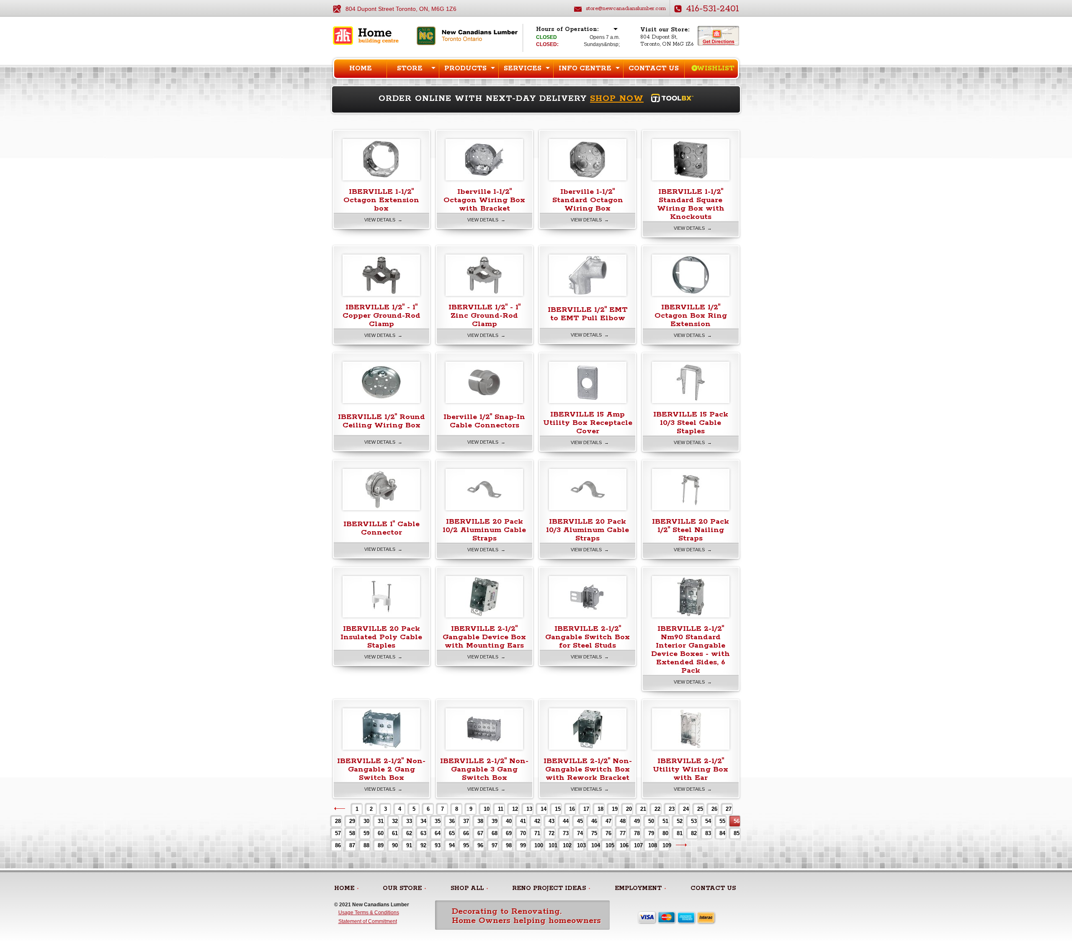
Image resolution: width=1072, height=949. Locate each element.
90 (395, 845)
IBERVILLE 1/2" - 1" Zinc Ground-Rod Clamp (484, 315)
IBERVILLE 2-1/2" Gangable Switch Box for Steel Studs (587, 637)
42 (537, 821)
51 (665, 821)
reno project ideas (549, 888)
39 (494, 821)
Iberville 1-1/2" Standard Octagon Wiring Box (587, 200)
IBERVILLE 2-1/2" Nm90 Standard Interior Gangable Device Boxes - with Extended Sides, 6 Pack (690, 650)
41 (523, 821)
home (344, 888)
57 (338, 833)
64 (438, 833)
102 (566, 845)
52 (680, 821)
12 (515, 809)
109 (665, 845)
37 (466, 821)
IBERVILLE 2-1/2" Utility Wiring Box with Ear (690, 769)
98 (509, 845)
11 (500, 809)
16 (572, 809)
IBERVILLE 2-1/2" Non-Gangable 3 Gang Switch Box (484, 769)
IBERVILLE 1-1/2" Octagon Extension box (381, 200)
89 (381, 845)
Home (360, 68)
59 (366, 833)
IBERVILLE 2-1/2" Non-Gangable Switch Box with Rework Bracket (588, 769)
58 (352, 833)
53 (694, 821)
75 (594, 833)
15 (558, 809)
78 (637, 833)
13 (529, 809)
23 (672, 809)
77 (623, 833)
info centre (585, 68)
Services (522, 68)
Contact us (654, 68)
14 (543, 809)
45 (580, 821)
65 (452, 833)
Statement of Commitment (367, 921)
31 (381, 821)
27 (729, 809)
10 (487, 809)
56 (737, 821)
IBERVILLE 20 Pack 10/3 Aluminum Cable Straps (587, 530)
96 (480, 845)
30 (366, 821)
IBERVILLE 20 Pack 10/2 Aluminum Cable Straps (484, 530)
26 (714, 809)
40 (509, 821)
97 (494, 845)
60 (381, 833)
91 (409, 845)
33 (409, 821)
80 (665, 833)
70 (523, 833)
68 (494, 833)
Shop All (467, 888)
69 (509, 833)
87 (352, 845)
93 (438, 845)
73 (566, 833)
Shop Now (617, 98)
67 (480, 833)
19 (615, 809)
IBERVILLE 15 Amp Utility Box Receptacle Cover (587, 422)
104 (594, 845)
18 (600, 809)
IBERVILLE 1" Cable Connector (381, 528)
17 (586, 809)
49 (637, 821)
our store (402, 888)
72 (551, 833)
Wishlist (715, 68)
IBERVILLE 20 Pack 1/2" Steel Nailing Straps (690, 530)
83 (708, 833)
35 (438, 821)
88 (366, 845)
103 (580, 845)
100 (537, 845)
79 (651, 833)
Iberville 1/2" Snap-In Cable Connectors (484, 421)
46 (594, 821)
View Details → (383, 219)
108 (651, 845)
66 (466, 833)
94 (452, 845)
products (465, 68)
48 (623, 821)
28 (338, 821)
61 (395, 833)
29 (352, 821)
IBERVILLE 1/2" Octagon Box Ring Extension (691, 315)
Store (410, 68)
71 (537, 833)
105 (609, 845)
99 (523, 845)
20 (629, 809)
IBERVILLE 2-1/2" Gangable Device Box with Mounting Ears (484, 637)
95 (466, 845)
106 (623, 845)
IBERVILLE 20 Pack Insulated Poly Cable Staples (381, 637)
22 (657, 809)
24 (686, 809)
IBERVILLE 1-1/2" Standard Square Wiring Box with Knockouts (690, 204)
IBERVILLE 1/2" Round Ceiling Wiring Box (381, 421)
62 (409, 833)
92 (423, 845)
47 (608, 821)
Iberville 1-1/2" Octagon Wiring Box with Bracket (484, 200)
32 (395, 821)
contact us (713, 888)
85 (737, 833)
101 (552, 845)
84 (722, 833)
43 (551, 821)
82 (694, 833)
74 (580, 833)
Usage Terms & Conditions (368, 913)
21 (643, 809)
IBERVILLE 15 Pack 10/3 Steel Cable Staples (690, 422)
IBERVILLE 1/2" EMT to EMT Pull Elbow (588, 314)
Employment (638, 888)
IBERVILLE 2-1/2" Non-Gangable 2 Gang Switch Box (381, 769)
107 (637, 845)
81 (680, 833)
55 (722, 821)
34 (423, 821)
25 (700, 809)
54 (708, 821)
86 (338, 845)
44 (566, 821)
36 (452, 821)
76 (608, 833)
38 (480, 821)
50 (651, 821)
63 (423, 833)
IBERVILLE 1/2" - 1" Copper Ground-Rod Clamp (381, 315)
